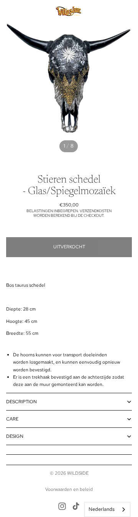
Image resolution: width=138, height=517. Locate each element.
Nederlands (102, 509)
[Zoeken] (25, 11)
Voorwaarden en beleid (69, 489)
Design (14, 436)
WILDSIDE (78, 473)
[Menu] (9, 11)
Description (21, 402)
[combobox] (107, 509)
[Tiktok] (75, 506)
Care (12, 419)
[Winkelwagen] (128, 11)
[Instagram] (62, 506)
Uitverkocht (69, 247)
